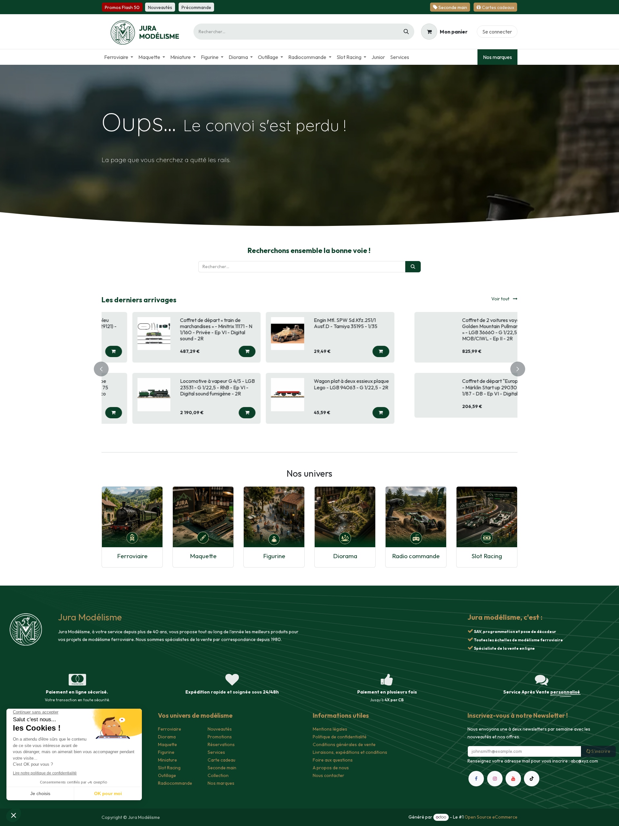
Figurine (274, 556)
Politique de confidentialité (340, 737)
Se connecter (497, 31)
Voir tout (500, 299)
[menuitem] (119, 57)
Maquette (203, 556)
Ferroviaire (132, 556)
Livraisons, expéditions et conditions (350, 752)
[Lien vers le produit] (132, 517)
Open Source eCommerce (491, 817)
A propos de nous (331, 768)
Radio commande (416, 556)
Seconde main (222, 768)
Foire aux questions (333, 760)
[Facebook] (476, 778)
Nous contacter (328, 775)
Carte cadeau (221, 760)
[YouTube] (513, 778)
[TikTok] (531, 778)
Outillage (167, 775)
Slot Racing (487, 556)
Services (216, 752)
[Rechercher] (406, 32)
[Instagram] (495, 778)
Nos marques (497, 57)
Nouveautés (220, 729)
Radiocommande (175, 783)
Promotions (220, 737)
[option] (309, 368)
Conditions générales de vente (344, 744)
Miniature (167, 760)
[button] (226, 351)
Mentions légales (330, 729)
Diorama (345, 556)
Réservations (221, 744)
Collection (218, 775)
